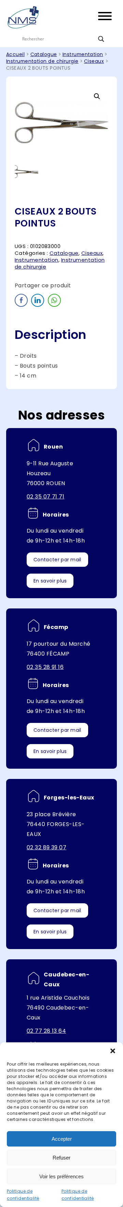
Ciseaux (94, 61)
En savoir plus (50, 580)
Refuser (61, 1158)
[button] (112, 1050)
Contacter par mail (57, 559)
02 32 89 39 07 (46, 847)
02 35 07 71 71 (45, 496)
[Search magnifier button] (101, 39)
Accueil (15, 54)
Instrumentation (83, 54)
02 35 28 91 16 (45, 667)
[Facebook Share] (21, 300)
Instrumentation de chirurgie (42, 61)
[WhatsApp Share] (54, 300)
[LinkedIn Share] (37, 300)
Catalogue (43, 54)
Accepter (62, 1139)
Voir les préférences (61, 1176)
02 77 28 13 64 (46, 1031)
